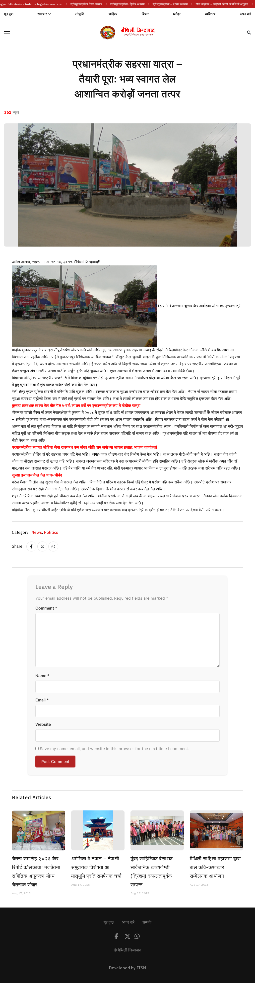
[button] (7, 33)
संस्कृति (79, 14)
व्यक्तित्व (210, 14)
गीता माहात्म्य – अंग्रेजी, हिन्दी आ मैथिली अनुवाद (217, 4)
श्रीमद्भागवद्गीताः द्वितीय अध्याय (123, 4)
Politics (51, 533)
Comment (46, 608)
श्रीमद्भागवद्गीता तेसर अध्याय (82, 4)
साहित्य (113, 14)
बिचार (145, 14)
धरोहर (177, 14)
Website (43, 724)
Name (42, 675)
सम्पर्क (146, 922)
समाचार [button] (42, 14)
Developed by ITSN (127, 968)
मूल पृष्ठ (8, 14)
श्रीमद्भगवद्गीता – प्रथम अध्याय (165, 4)
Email (42, 699)
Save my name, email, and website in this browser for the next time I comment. (114, 748)
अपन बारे (245, 14)
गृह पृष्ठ (109, 922)
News (37, 533)
